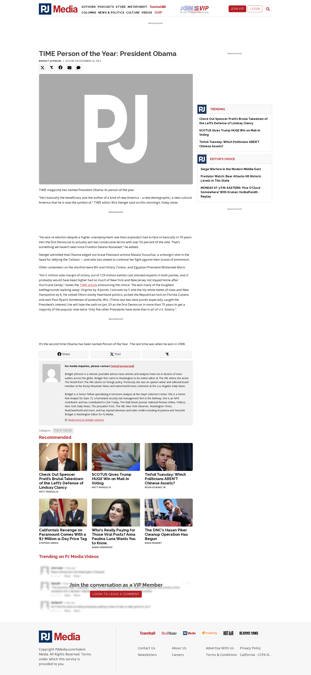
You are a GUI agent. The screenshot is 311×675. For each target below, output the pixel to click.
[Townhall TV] (159, 6)
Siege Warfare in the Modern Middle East (231, 169)
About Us (179, 648)
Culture (133, 12)
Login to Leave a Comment (115, 594)
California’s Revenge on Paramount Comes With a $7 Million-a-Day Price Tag (63, 534)
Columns (89, 12)
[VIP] (158, 12)
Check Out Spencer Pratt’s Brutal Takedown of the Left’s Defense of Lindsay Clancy (61, 481)
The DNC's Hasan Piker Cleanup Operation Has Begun (166, 534)
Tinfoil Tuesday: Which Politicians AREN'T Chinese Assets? (165, 478)
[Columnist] (52, 372)
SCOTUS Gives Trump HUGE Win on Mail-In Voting (111, 478)
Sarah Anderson (102, 547)
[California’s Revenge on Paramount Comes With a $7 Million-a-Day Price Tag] (63, 512)
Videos (146, 12)
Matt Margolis (48, 491)
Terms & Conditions (221, 654)
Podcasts (106, 6)
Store (121, 6)
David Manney (153, 543)
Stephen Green (48, 543)
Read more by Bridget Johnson (86, 420)
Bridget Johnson (50, 60)
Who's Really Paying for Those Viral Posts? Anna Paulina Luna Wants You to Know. (114, 536)
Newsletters (147, 654)
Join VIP (237, 8)
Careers (178, 654)
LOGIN (255, 8)
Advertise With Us (220, 648)
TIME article (89, 285)
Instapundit (138, 6)
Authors (89, 6)
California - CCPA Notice (256, 654)
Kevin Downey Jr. (155, 487)
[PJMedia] (58, 8)
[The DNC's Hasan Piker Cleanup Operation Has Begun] (169, 512)
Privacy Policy (250, 648)
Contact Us (146, 648)
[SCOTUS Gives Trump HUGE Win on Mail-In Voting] (116, 456)
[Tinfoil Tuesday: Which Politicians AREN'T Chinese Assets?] (169, 456)
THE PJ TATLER (63, 430)
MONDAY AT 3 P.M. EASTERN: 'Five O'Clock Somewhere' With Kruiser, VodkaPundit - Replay (230, 192)
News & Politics (111, 12)
